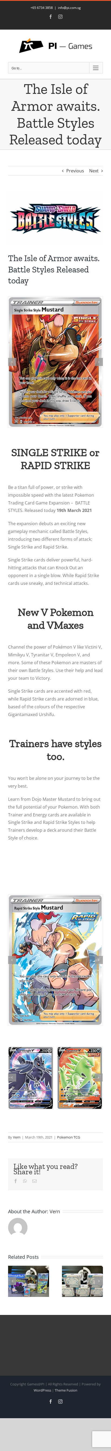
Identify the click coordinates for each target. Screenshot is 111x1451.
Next (94, 171)
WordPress (42, 1391)
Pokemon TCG (68, 1138)
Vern (16, 1138)
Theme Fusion (66, 1391)
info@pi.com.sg (69, 7)
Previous (75, 171)
